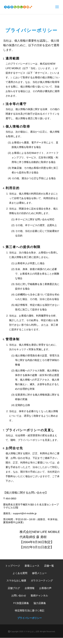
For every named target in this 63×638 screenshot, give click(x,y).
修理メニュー (39, 573)
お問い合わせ (18, 595)
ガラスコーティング (42, 580)
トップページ (12, 565)
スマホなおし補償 (16, 580)
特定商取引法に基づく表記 (29, 610)
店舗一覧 (49, 565)
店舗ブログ (14, 588)
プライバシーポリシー (29, 617)
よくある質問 (20, 573)
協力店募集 (40, 603)
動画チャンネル (39, 595)
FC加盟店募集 (21, 603)
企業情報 (29, 588)
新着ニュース (32, 565)
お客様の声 (45, 588)
